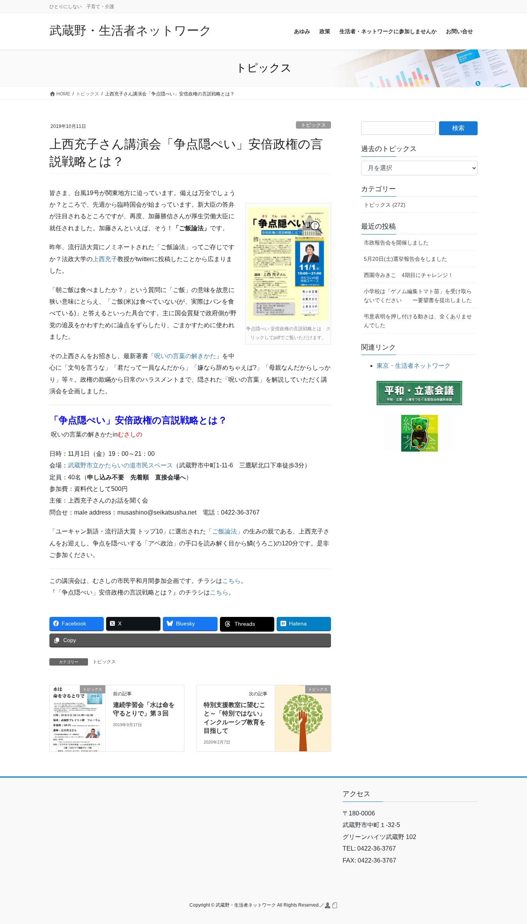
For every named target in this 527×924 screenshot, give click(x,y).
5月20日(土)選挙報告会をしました (405, 259)
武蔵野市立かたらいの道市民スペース (120, 465)
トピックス (313, 125)
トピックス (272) (384, 205)
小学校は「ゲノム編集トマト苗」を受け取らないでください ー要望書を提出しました (418, 295)
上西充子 (105, 259)
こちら (231, 581)
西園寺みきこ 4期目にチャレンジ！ (408, 275)
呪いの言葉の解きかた (185, 356)
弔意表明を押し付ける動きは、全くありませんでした (418, 320)
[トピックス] (77, 713)
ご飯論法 (224, 531)
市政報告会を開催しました (396, 242)
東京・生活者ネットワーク (414, 365)
